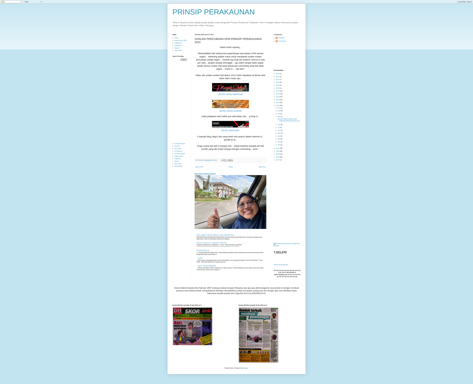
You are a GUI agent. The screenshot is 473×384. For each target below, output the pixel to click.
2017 (278, 91)
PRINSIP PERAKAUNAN (213, 12)
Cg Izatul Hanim (179, 143)
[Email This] (222, 160)
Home (231, 167)
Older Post (262, 167)
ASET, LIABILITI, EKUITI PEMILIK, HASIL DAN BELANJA (215, 235)
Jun (279, 130)
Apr (279, 136)
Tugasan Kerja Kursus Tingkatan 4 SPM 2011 (211, 243)
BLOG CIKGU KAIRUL (231, 111)
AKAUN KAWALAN (202, 250)
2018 (278, 88)
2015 (278, 97)
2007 (278, 160)
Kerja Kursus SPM (180, 40)
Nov (279, 111)
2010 (278, 151)
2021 (278, 79)
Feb (279, 142)
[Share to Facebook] (229, 160)
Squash (176, 48)
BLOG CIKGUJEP (230, 130)
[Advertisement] (179, 102)
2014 (278, 100)
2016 (278, 94)
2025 (278, 74)
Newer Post (199, 167)
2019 (278, 85)
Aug (279, 124)
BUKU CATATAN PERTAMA (207, 266)
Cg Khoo (177, 146)
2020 (278, 82)
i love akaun (282, 41)
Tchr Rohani (178, 166)
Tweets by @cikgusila (281, 265)
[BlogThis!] (225, 160)
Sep (279, 116)
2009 (278, 154)
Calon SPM (178, 50)
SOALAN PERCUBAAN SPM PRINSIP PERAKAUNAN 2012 (288, 120)
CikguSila (281, 38)
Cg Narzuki (178, 151)
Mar (279, 139)
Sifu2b (176, 161)
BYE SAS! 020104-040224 (205, 174)
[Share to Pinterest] (232, 160)
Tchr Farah (177, 164)
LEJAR (200, 258)
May (279, 133)
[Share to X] (227, 160)
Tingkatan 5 (178, 43)
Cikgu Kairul (178, 156)
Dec (279, 108)
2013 (278, 102)
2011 (278, 148)
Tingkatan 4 (178, 45)
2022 (278, 76)
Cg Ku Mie (177, 149)
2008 (278, 157)
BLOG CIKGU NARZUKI (231, 94)
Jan (279, 145)
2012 (278, 105)
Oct (279, 114)
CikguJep (177, 159)
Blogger (245, 368)
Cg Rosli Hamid (179, 153)
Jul (279, 127)
